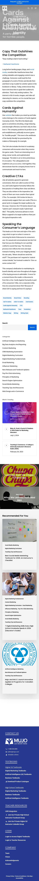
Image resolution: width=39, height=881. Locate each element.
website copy (7, 313)
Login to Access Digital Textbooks (17, 836)
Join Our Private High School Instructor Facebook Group (17, 816)
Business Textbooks (12, 778)
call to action (7, 301)
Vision (7, 857)
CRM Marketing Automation (12, 352)
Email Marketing (8, 362)
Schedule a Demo (13, 755)
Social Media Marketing (10, 384)
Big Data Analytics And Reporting (14, 344)
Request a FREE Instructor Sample (19, 2)
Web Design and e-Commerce (13, 391)
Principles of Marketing (10, 377)
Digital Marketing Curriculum (12, 355)
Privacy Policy (10, 876)
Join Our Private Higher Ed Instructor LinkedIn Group (16, 822)
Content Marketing (19, 16)
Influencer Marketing (9, 366)
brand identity (7, 298)
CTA (21, 305)
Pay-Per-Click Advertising (11, 373)
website (8, 115)
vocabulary (27, 309)
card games (29, 301)
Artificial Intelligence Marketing (13, 341)
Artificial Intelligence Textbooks (17, 798)
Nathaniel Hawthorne (11, 64)
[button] (36, 8)
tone (19, 309)
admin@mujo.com (13, 752)
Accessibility (19, 878)
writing (16, 313)
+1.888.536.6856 (12, 749)
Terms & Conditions (20, 876)
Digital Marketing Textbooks (15, 771)
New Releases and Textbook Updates (15, 370)
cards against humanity (10, 305)
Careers (8, 864)
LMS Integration (11, 811)
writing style (24, 313)
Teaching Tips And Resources (19, 19)
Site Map (29, 876)
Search (5, 323)
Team (7, 853)
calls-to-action (18, 301)
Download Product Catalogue (18, 781)
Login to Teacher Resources (15, 840)
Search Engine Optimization (12, 380)
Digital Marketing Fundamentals (13, 359)
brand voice (17, 298)
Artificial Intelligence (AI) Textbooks (18, 774)
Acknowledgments (12, 860)
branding (26, 298)
